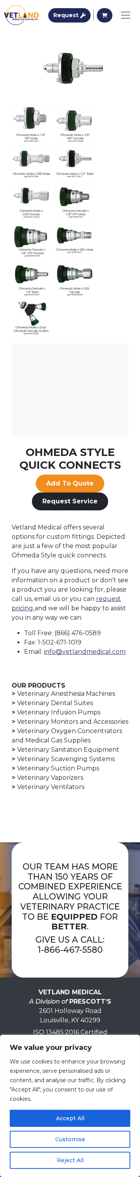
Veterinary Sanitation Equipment (68, 749)
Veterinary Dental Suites (55, 703)
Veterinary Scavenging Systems (66, 759)
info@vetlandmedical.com (85, 651)
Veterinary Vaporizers (50, 777)
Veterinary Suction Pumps (58, 768)
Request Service (70, 501)
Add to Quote (70, 483)
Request (72, 15)
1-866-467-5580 (70, 950)
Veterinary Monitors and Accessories (72, 721)
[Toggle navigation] (125, 15)
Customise (70, 1139)
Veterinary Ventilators (50, 787)
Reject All (70, 1160)
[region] (70, 1106)
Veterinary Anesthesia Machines (66, 693)
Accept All (70, 1118)
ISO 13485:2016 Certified (70, 1032)
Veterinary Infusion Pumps (58, 712)
